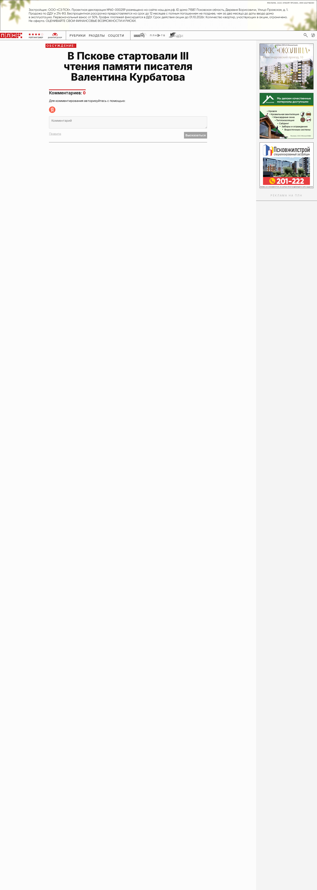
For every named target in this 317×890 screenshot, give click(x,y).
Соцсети (116, 35)
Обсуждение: (60, 45)
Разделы (97, 35)
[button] (313, 35)
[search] (306, 35)
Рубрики (78, 35)
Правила (55, 134)
